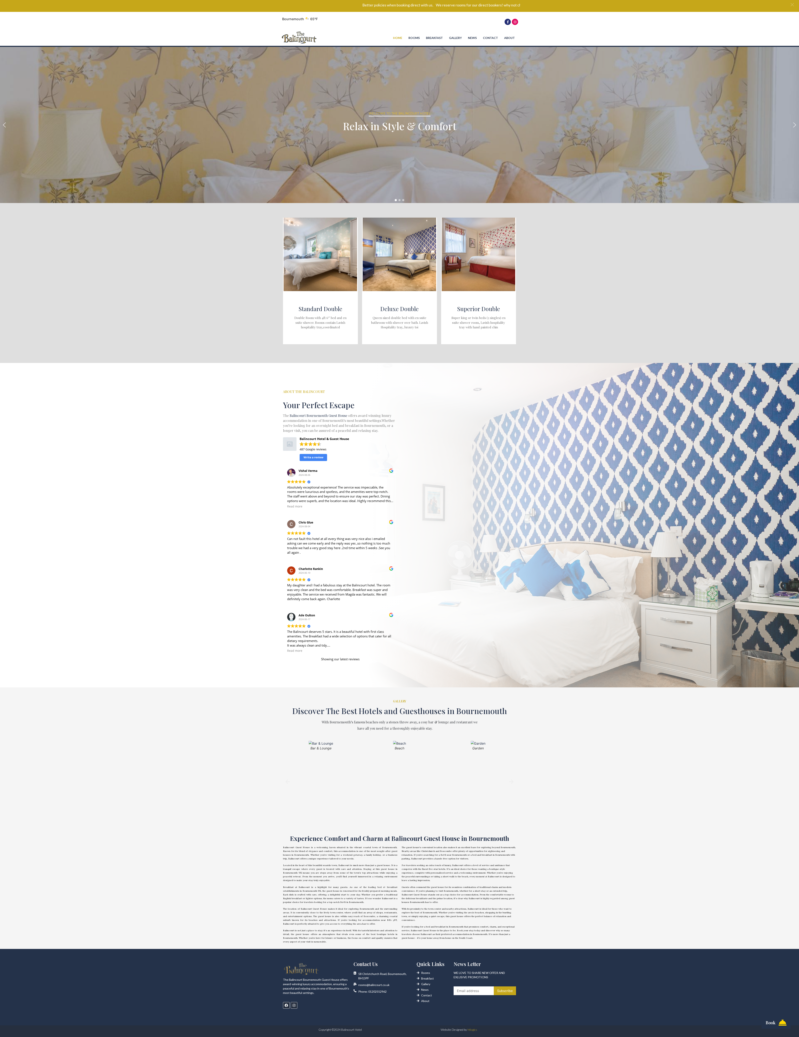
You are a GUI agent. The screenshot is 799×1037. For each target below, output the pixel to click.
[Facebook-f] (508, 22)
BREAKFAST (434, 38)
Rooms (414, 38)
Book (770, 1022)
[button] (4, 125)
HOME (397, 38)
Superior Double (478, 309)
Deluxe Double (399, 309)
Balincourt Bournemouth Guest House (318, 415)
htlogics (472, 1029)
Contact (490, 38)
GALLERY (455, 38)
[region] (399, 125)
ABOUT (509, 38)
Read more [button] (294, 506)
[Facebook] (286, 1005)
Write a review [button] (313, 457)
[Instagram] (515, 22)
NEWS (472, 38)
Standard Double (320, 309)
